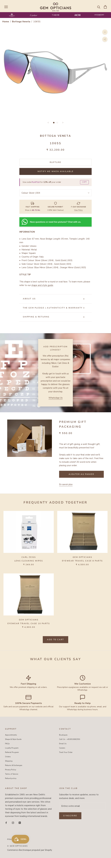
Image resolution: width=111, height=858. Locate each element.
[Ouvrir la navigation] (6, 7)
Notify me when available (55, 171)
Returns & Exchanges (13, 765)
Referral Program (12, 752)
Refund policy (10, 778)
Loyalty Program (11, 748)
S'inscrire (70, 815)
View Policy (78, 210)
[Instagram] (13, 823)
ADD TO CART (55, 639)
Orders (8, 756)
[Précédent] (48, 122)
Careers (62, 748)
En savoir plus (66, 484)
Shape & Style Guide (13, 739)
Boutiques (63, 735)
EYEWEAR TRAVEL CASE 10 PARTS (29, 623)
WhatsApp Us (56, 397)
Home (5, 21)
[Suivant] (62, 122)
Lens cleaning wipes (28, 561)
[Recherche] (98, 6)
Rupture (55, 162)
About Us (29, 298)
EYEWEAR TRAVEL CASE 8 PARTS (82, 561)
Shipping (8, 761)
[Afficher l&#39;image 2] (57, 122)
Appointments (11, 735)
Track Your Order (65, 752)
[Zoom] (104, 32)
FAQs (7, 743)
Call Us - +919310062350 (69, 739)
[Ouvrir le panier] (105, 7)
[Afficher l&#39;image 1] (53, 122)
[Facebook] (6, 823)
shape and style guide (42, 285)
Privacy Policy (10, 770)
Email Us (62, 743)
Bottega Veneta (21, 21)
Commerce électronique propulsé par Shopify (29, 850)
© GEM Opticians (17, 846)
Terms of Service (11, 774)
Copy (84, 182)
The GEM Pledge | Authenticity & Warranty (53, 308)
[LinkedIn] (20, 823)
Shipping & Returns (36, 317)
